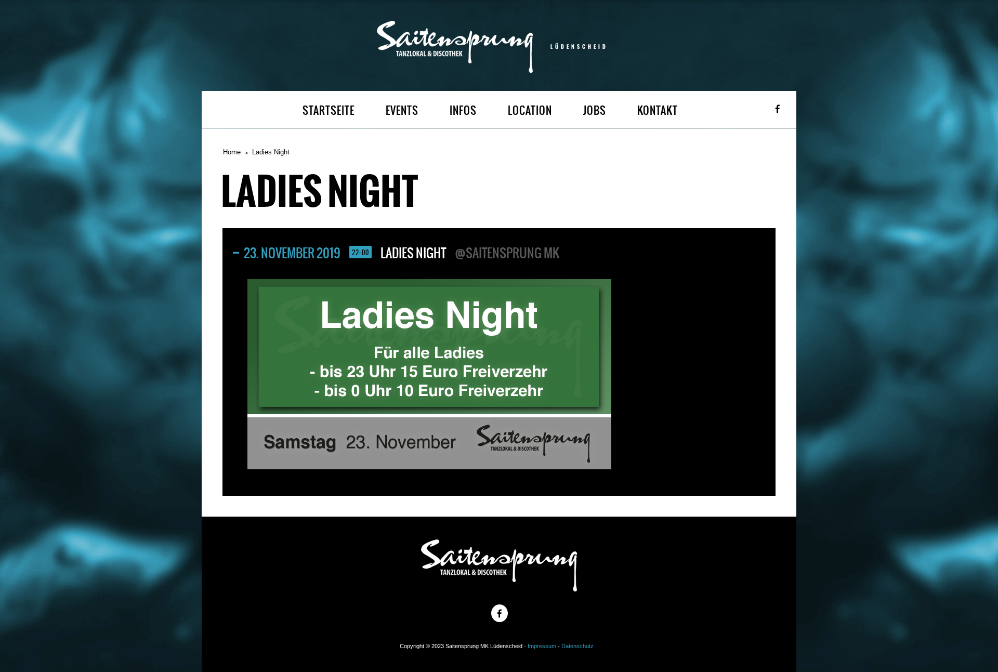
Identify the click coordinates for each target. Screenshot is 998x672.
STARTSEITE (328, 110)
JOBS (594, 110)
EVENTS (402, 110)
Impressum (542, 646)
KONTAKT (657, 110)
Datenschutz (577, 646)
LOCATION (530, 110)
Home (232, 152)
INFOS (463, 110)
